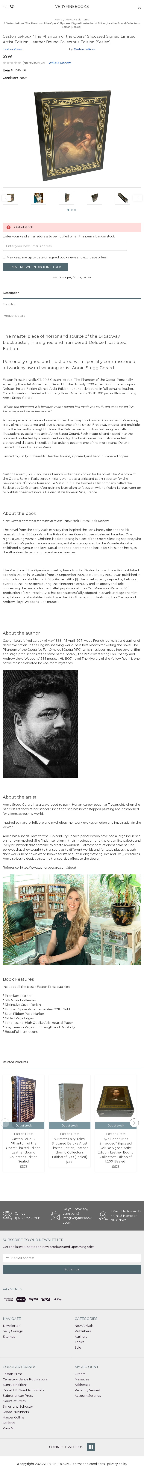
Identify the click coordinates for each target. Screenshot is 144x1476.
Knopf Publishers (16, 1412)
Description (11, 293)
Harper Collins (13, 1417)
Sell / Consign (13, 1331)
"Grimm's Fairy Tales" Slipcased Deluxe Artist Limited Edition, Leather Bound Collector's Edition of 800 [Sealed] (69, 1148)
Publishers (83, 1331)
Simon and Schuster (18, 1406)
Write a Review (59, 63)
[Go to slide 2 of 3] (72, 210)
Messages (82, 1379)
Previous (6, 198)
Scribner (9, 1423)
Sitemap (9, 1336)
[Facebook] (91, 1447)
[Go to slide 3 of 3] (75, 210)
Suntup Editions (15, 1385)
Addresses (82, 1385)
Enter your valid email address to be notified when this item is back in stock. (59, 236)
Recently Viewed (87, 1390)
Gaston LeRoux (85, 49)
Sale (78, 1347)
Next (137, 198)
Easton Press (12, 1374)
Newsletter (11, 1326)
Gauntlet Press (14, 1401)
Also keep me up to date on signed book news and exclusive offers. (57, 257)
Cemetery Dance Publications (25, 1379)
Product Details (14, 315)
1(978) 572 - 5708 (27, 1218)
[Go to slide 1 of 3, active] (68, 210)
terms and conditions (89, 1464)
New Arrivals (84, 1326)
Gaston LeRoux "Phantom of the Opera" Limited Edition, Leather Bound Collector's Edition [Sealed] (23, 1150)
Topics (79, 1342)
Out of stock (24, 1125)
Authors (81, 1336)
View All (9, 1428)
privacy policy (117, 1464)
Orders (80, 1374)
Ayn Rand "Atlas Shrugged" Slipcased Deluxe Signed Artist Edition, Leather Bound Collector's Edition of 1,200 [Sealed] (116, 1150)
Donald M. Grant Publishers (23, 1390)
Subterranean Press (18, 1395)
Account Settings (88, 1395)
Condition (9, 304)
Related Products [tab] (15, 1062)
